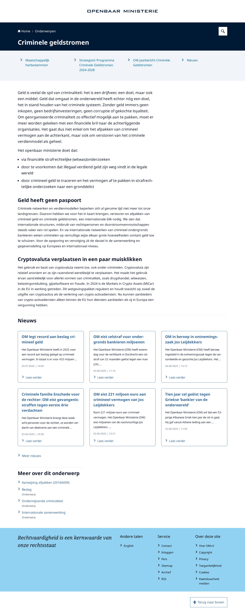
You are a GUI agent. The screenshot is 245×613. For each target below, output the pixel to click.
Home (25, 31)
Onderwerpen (45, 31)
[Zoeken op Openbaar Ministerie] (223, 31)
